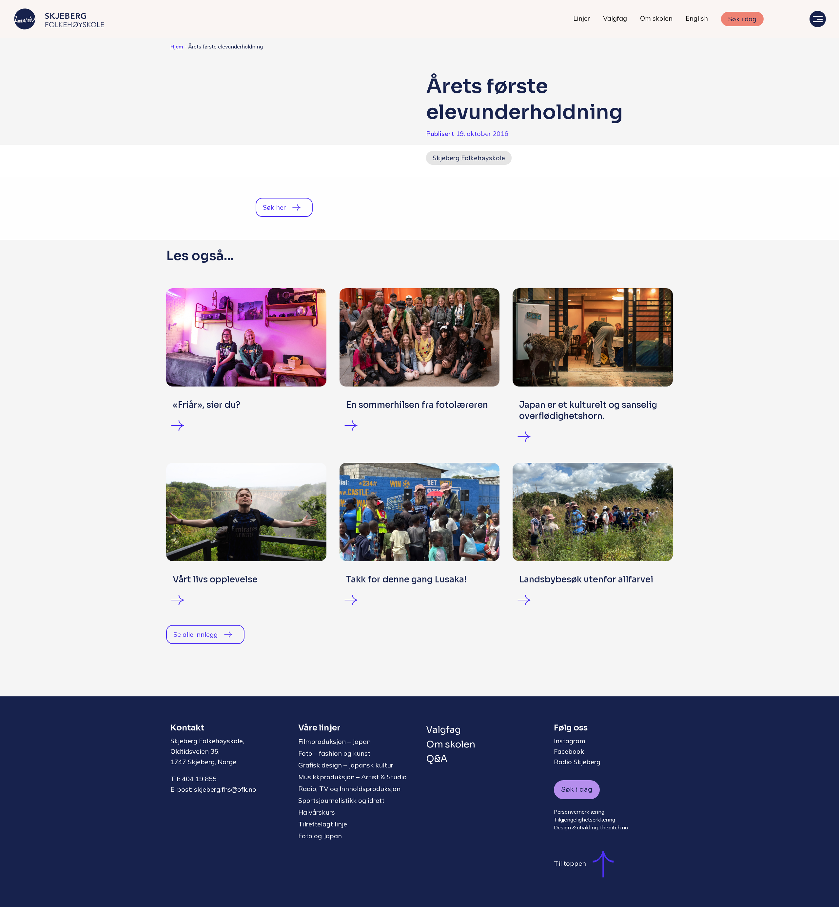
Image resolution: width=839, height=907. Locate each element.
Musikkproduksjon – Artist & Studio (352, 777)
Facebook (569, 751)
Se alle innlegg (195, 634)
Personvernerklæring (579, 811)
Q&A (436, 759)
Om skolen (656, 18)
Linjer (581, 18)
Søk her (274, 207)
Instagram (569, 741)
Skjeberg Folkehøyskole (469, 158)
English (697, 18)
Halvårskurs (316, 812)
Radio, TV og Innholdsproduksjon (349, 788)
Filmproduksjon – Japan (334, 741)
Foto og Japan (320, 836)
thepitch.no (614, 827)
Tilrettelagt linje (322, 824)
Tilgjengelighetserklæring (584, 819)
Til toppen (570, 863)
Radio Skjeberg (577, 762)
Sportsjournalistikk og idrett (341, 800)
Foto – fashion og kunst (334, 753)
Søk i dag (742, 19)
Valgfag (615, 18)
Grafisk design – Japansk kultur (345, 765)
